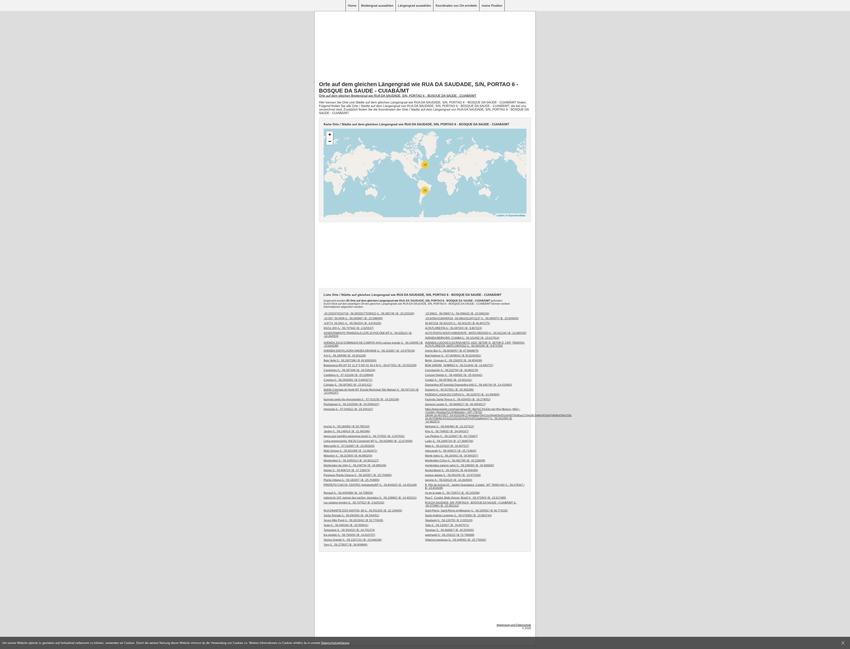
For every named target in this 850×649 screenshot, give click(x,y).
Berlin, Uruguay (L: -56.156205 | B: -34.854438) (453, 360)
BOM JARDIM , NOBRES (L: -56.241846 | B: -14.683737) (459, 365)
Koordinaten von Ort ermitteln (456, 5)
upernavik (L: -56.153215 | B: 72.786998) (449, 535)
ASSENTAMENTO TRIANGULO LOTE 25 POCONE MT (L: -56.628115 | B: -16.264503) (368, 334)
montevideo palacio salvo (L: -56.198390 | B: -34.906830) (459, 465)
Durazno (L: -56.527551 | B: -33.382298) (449, 389)
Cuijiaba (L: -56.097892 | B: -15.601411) (348, 384)
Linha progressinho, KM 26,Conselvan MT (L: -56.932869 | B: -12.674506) (368, 441)
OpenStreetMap (516, 215)
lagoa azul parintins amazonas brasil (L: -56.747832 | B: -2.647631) (364, 436)
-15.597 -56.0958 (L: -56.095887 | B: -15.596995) (353, 318)
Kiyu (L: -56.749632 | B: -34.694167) (447, 431)
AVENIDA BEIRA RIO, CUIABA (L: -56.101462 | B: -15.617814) (462, 337)
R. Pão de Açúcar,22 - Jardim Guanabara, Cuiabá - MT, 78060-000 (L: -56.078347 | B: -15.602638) (474, 486)
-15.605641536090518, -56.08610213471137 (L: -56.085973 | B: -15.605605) (472, 318)
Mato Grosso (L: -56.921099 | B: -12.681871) (350, 450)
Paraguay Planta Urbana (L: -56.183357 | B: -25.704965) (358, 475)
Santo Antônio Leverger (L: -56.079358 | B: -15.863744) (458, 515)
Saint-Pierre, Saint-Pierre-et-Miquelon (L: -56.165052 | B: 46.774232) (466, 510)
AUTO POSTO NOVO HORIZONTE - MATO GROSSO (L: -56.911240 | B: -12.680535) (475, 333)
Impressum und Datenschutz (514, 625)
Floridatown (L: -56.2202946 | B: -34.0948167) (351, 404)
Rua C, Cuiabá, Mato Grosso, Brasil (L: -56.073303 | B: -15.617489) (465, 497)
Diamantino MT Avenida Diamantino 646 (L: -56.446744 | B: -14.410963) (468, 384)
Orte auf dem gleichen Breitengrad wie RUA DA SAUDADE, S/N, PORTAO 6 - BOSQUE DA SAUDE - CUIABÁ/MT (397, 95)
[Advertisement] (425, 47)
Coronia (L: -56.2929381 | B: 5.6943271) (348, 380)
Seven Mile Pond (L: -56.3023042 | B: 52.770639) (353, 520)
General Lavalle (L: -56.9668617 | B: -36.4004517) (455, 404)
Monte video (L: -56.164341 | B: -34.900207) (451, 455)
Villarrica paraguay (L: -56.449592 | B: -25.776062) (455, 539)
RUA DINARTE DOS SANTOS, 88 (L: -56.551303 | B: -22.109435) (363, 510)
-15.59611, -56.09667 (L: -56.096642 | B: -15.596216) (457, 313)
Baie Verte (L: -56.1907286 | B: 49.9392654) (350, 360)
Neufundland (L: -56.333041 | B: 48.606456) (451, 470)
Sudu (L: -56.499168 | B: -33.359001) (346, 525)
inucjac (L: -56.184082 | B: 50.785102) (347, 426)
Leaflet (500, 215)
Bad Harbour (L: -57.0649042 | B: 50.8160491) (453, 355)
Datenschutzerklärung (335, 643)
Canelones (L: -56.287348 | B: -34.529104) (349, 370)
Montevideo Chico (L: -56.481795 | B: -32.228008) (455, 460)
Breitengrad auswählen (377, 5)
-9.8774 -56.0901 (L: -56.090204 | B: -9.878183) (352, 323)
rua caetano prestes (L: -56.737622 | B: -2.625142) (354, 502)
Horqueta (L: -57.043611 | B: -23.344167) (348, 409)
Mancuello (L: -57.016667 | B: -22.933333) (349, 446)
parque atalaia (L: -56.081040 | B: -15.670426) (453, 475)
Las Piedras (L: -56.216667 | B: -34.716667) (451, 436)
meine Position (492, 5)
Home (352, 5)
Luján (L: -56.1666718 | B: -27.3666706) (449, 441)
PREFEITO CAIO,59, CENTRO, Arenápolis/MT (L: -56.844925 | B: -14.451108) (370, 484)
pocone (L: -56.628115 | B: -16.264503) (448, 480)
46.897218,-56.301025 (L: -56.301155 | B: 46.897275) (457, 323)
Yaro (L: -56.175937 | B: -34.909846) (345, 544)
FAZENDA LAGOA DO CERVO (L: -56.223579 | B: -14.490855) (462, 394)
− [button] (329, 141)
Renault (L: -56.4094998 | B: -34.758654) (348, 492)
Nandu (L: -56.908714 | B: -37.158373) (347, 470)
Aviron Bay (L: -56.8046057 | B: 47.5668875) (452, 350)
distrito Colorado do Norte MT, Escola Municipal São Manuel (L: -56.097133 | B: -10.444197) (371, 391)
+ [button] (329, 134)
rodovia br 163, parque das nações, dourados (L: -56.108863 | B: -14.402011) (370, 497)
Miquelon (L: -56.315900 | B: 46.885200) (348, 455)
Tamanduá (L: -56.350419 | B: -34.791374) (349, 530)
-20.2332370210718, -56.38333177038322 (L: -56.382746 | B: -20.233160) (369, 313)
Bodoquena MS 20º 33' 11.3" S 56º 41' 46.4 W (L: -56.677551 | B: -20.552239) (370, 365)
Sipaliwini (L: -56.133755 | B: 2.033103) (449, 520)
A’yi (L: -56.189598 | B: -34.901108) (345, 355)
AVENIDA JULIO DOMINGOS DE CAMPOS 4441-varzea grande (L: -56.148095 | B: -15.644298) (373, 344)
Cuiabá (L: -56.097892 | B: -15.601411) (448, 380)
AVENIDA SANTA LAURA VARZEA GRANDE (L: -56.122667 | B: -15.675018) (369, 350)
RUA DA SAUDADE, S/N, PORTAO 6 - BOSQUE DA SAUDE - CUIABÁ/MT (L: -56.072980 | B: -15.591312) (471, 504)
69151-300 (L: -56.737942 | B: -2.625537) (349, 328)
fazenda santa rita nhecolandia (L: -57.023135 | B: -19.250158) (361, 399)
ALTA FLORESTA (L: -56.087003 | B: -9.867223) (453, 328)
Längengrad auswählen (414, 5)
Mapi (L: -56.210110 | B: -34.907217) (447, 446)
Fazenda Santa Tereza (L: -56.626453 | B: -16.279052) (458, 399)
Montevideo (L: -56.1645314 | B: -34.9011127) (351, 460)
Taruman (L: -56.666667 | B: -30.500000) (449, 530)
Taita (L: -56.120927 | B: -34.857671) (447, 525)
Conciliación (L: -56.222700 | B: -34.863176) (451, 370)
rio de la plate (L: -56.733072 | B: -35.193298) (452, 492)
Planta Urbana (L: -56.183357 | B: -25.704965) (351, 480)
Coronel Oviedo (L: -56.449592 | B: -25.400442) (453, 375)
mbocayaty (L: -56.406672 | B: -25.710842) (450, 450)
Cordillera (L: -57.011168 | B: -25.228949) (348, 375)
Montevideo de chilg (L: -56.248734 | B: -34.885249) (355, 465)
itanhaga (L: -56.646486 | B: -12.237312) (449, 426)
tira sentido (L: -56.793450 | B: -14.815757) (349, 535)
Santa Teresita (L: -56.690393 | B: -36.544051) (351, 515)
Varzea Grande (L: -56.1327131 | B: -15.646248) (353, 539)
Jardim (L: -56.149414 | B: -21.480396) (347, 431)
